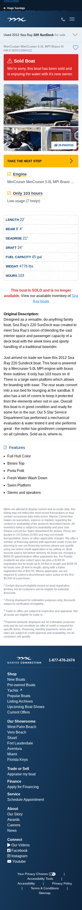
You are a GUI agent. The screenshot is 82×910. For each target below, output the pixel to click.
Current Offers (18, 712)
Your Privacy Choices (33, 874)
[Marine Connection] (16, 19)
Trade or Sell (18, 769)
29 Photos (66, 145)
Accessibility (26, 883)
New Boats (16, 679)
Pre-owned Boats (21, 685)
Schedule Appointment (25, 800)
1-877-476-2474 (62, 660)
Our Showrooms (21, 721)
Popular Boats (18, 696)
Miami (12, 754)
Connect (14, 840)
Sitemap (45, 893)
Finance (14, 781)
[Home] (24, 660)
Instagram (18, 856)
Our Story (15, 814)
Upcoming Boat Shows (25, 707)
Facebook (19, 850)
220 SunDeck (43, 35)
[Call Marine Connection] (63, 19)
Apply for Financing (23, 787)
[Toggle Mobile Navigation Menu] (72, 19)
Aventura (14, 749)
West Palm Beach (21, 727)
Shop (12, 674)
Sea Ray (26, 35)
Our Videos (20, 845)
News (12, 830)
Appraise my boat (21, 774)
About (12, 809)
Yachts (12, 690)
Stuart (12, 738)
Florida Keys (17, 759)
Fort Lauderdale (20, 743)
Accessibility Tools (40, 878)
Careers (13, 825)
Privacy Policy (62, 883)
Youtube (18, 861)
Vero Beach (16, 732)
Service (13, 794)
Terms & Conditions (45, 888)
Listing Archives (20, 701)
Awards (13, 820)
